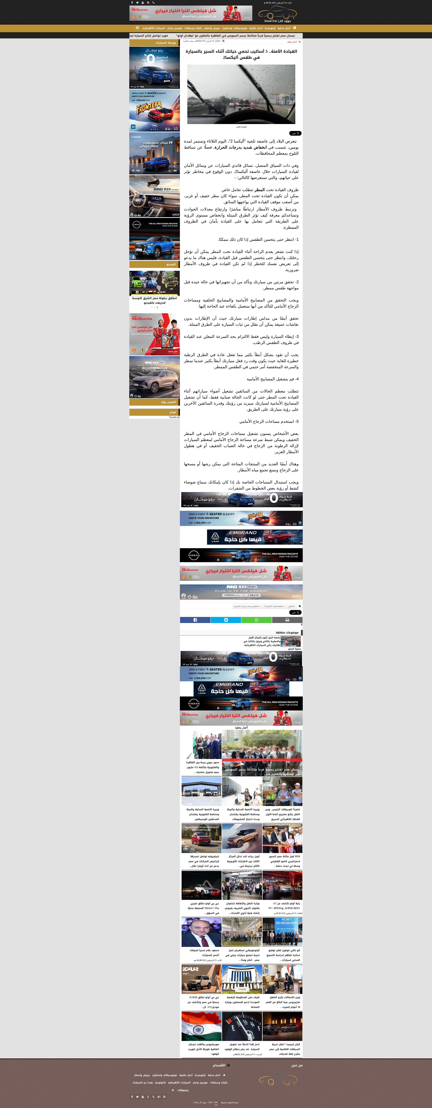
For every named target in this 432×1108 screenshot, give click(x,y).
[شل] (241, 574)
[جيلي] (255, 538)
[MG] (154, 196)
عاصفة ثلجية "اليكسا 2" (273, 606)
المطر (259, 189)
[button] (157, 307)
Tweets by (174, 417)
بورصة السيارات (165, 42)
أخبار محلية (292, 42)
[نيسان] (241, 556)
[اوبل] (241, 519)
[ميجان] (242, 500)
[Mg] (241, 592)
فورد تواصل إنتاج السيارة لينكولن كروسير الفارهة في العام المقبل (188, 35)
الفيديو (171, 264)
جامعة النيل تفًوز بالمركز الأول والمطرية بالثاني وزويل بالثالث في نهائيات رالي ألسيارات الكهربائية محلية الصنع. (272, 643)
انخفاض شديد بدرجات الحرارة (241, 147)
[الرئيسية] (294, 28)
